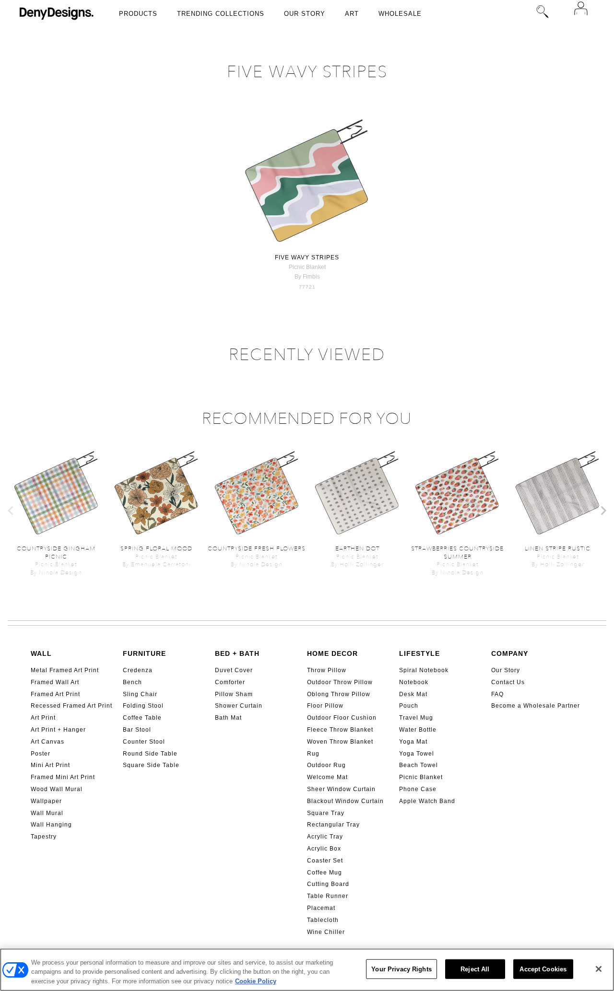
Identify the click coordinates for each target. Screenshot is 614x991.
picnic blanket (307, 267)
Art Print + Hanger (58, 729)
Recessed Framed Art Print (71, 705)
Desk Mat (413, 694)
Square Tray (325, 813)
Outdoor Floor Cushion (342, 717)
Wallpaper (46, 801)
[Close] (598, 968)
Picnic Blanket (421, 777)
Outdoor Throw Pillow (340, 682)
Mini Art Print (50, 765)
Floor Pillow (325, 705)
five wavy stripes (307, 257)
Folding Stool (143, 705)
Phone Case (418, 789)
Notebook (413, 682)
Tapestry (44, 836)
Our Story (304, 13)
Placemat (321, 908)
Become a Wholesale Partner (535, 705)
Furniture (144, 653)
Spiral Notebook (424, 670)
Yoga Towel (416, 753)
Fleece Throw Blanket (340, 729)
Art (352, 13)
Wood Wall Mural (57, 789)
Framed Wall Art (55, 682)
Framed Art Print (55, 694)
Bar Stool (137, 729)
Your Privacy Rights (401, 968)
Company (509, 653)
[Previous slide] (11, 510)
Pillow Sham (234, 694)
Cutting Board (328, 884)
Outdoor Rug (326, 765)
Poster (40, 753)
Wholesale (400, 13)
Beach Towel (418, 765)
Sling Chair (140, 694)
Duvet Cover (234, 670)
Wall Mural (47, 813)
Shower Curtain (238, 705)
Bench (132, 682)
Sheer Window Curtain (341, 789)
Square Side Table (151, 765)
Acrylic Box (324, 848)
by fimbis (307, 276)
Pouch (408, 705)
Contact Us (508, 682)
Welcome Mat (327, 777)
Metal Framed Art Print (65, 670)
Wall (41, 653)
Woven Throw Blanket (340, 741)
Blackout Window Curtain (345, 801)
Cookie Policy (255, 981)
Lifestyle (419, 653)
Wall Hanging (51, 824)
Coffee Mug (324, 872)
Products (138, 13)
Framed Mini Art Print (63, 777)
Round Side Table (150, 753)
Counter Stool (144, 741)
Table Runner (327, 896)
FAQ (497, 694)
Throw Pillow (326, 670)
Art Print (43, 717)
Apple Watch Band (427, 801)
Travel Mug (416, 717)
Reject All (474, 968)
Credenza (138, 670)
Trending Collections (220, 13)
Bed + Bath (237, 653)
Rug (313, 753)
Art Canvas (47, 741)
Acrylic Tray (325, 836)
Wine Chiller (326, 932)
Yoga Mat (413, 741)
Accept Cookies (543, 968)
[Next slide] (603, 510)
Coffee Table (142, 717)
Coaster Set (325, 860)
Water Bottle (418, 729)
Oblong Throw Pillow (338, 694)
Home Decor (332, 653)
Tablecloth (323, 920)
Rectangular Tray (333, 824)
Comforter (230, 682)
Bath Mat (228, 717)
